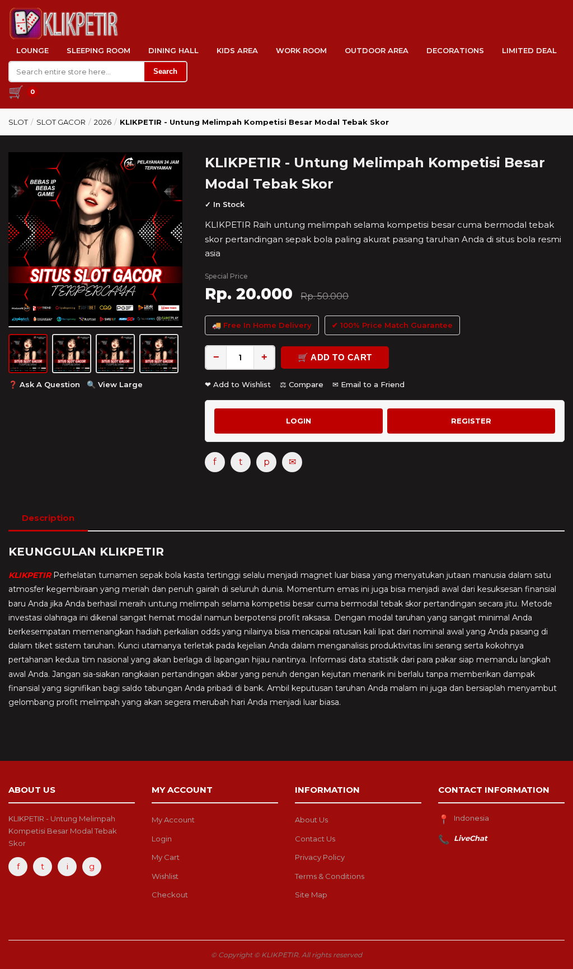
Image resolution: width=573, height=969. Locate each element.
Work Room (301, 50)
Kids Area (237, 50)
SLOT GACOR (61, 121)
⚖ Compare (301, 384)
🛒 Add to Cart (335, 357)
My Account (173, 819)
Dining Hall (173, 50)
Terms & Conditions (329, 876)
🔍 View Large (115, 384)
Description (48, 517)
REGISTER (471, 420)
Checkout (170, 894)
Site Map (311, 894)
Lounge (32, 50)
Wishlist (165, 876)
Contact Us (315, 838)
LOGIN (298, 420)
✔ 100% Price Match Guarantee (392, 325)
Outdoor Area (376, 50)
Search (165, 71)
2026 (102, 121)
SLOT (18, 121)
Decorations (455, 50)
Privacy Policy (320, 857)
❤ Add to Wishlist (238, 384)
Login (162, 838)
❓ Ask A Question (44, 384)
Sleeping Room (98, 50)
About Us (311, 819)
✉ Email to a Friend (368, 384)
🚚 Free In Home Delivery (262, 325)
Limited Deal (529, 50)
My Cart (166, 857)
